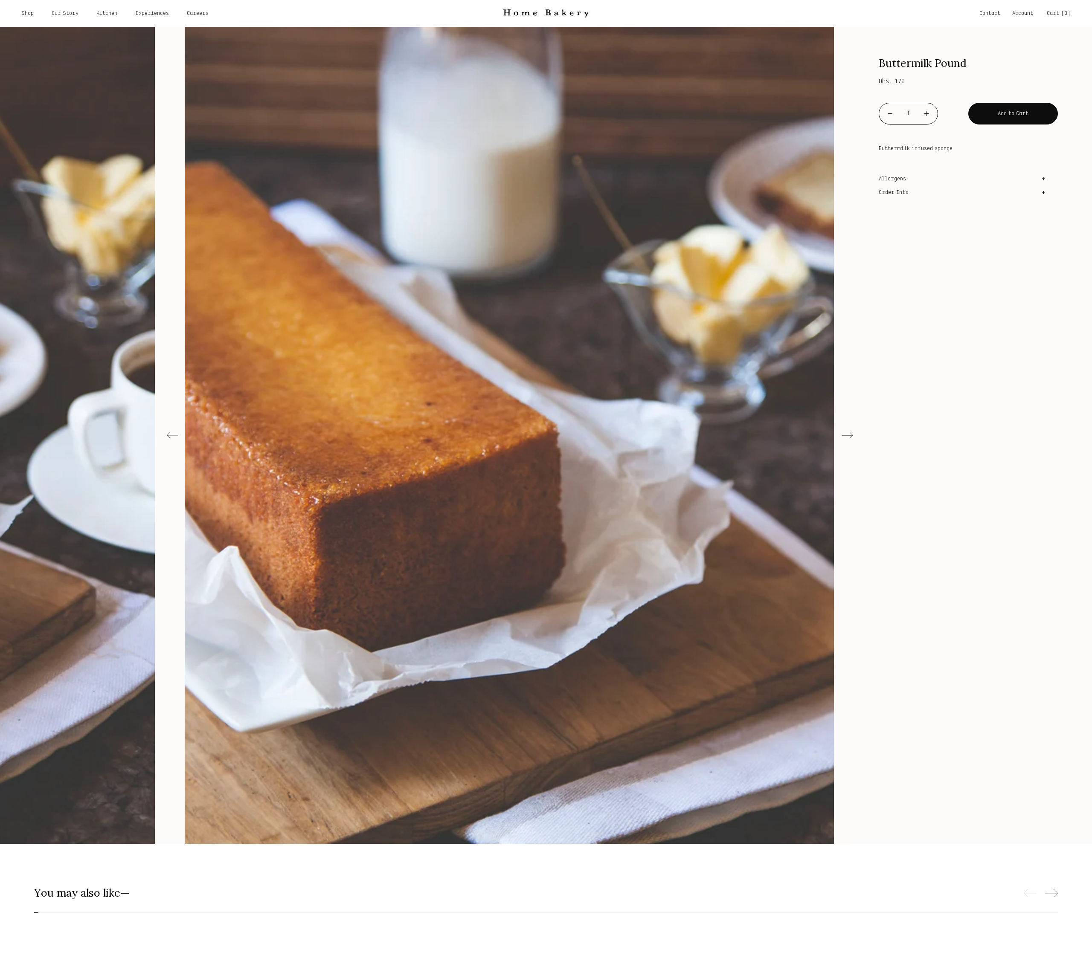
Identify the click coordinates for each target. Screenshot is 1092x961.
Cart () (1059, 13)
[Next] (847, 435)
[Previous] (172, 435)
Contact (989, 13)
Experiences (152, 13)
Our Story (65, 13)
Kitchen (106, 13)
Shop (27, 13)
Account (1022, 13)
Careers (198, 13)
